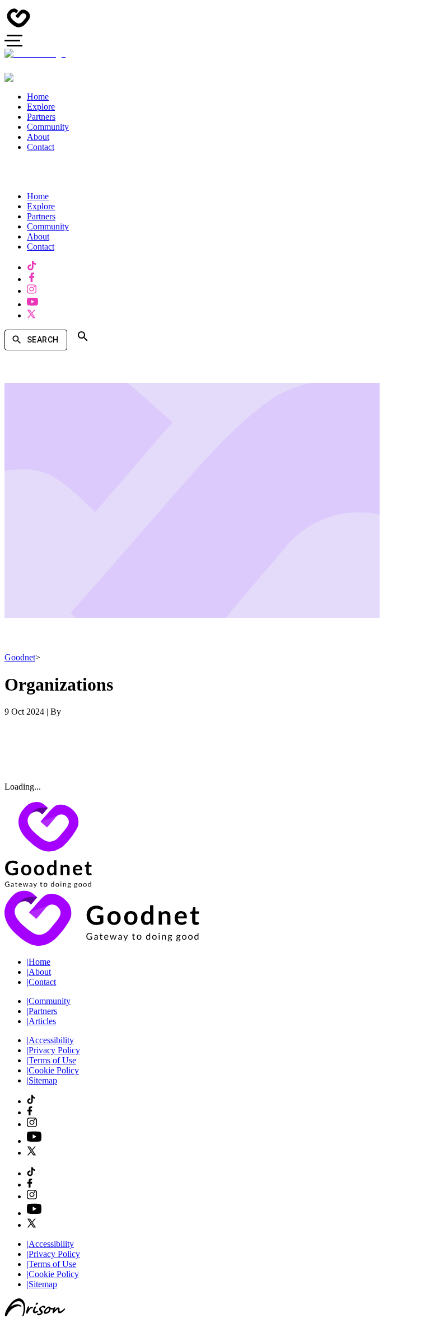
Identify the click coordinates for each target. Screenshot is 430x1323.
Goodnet (19, 657)
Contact (41, 982)
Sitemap (42, 1080)
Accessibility (50, 1040)
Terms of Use (51, 1060)
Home (38, 962)
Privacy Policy (53, 1050)
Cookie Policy (53, 1070)
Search (42, 339)
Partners (42, 1011)
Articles (41, 1021)
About (39, 972)
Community (49, 1001)
